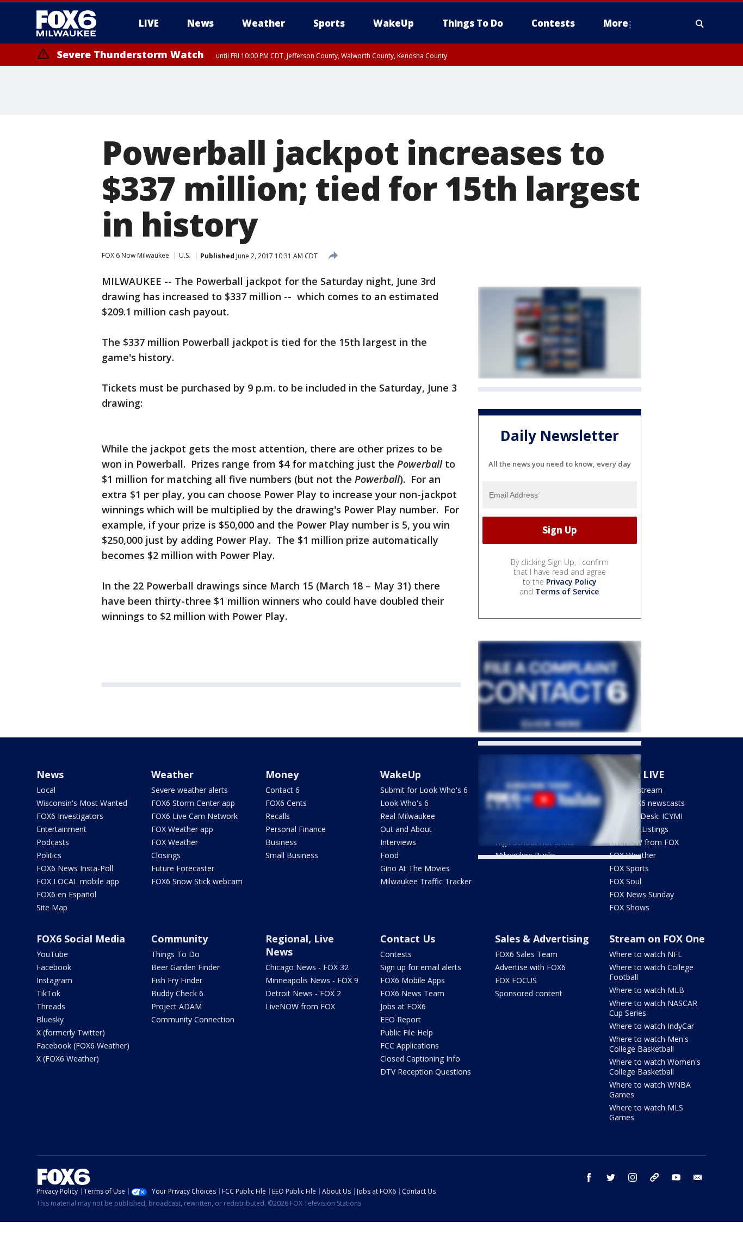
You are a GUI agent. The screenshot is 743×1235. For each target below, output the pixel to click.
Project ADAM (176, 1006)
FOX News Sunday (641, 894)
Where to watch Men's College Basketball (649, 1044)
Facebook (53, 967)
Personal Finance (295, 829)
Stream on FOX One (657, 938)
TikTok (48, 993)
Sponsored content (528, 993)
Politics (48, 855)
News (50, 774)
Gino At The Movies (415, 868)
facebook (589, 1177)
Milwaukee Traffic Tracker (426, 881)
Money (282, 774)
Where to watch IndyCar (651, 1026)
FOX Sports (629, 868)
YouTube (52, 954)
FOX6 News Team (412, 993)
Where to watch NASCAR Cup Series (653, 1008)
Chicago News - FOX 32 (307, 967)
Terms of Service (567, 591)
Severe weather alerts (189, 790)
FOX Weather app (182, 829)
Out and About (406, 829)
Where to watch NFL (645, 954)
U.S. (184, 255)
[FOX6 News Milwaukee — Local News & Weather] (72, 23)
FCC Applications (409, 1045)
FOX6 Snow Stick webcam (197, 881)
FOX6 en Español (66, 894)
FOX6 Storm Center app (193, 803)
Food (389, 855)
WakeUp (400, 774)
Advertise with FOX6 (530, 967)
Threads (50, 1006)
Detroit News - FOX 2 (303, 993)
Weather (172, 774)
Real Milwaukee (407, 816)
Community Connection (192, 1019)
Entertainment (61, 829)
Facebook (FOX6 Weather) (82, 1045)
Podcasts (52, 842)
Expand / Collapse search (700, 23)
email (698, 1177)
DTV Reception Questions (425, 1071)
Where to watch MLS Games (646, 1112)
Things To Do (175, 954)
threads (654, 1177)
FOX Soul (625, 881)
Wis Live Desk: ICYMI (646, 816)
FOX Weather (174, 842)
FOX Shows (629, 907)
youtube (676, 1177)
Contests (396, 954)
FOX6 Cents (286, 803)
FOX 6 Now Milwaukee (135, 255)
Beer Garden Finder (185, 967)
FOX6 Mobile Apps (412, 980)
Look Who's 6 (404, 803)
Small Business (291, 855)
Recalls (277, 816)
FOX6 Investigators (69, 816)
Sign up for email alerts (420, 967)
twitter (611, 1177)
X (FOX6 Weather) (67, 1058)
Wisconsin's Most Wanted (81, 803)
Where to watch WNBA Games (650, 1089)
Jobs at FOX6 (403, 1006)
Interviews (398, 842)
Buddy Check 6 (177, 993)
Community (179, 938)
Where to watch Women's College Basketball (655, 1067)
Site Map (51, 907)
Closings (166, 855)
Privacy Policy (571, 581)
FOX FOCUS (516, 980)
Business (281, 842)
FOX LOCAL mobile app (77, 881)
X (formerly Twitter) (70, 1032)
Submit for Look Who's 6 (424, 790)
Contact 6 (282, 790)
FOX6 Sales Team (526, 954)
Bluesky (50, 1019)
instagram (632, 1177)
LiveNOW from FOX (644, 842)
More (615, 23)
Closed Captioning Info (420, 1058)
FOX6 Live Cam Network (194, 816)
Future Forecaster (182, 868)
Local (45, 790)
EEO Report (400, 1019)
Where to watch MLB (646, 990)
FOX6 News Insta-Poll (74, 868)
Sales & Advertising (542, 938)
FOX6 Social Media (80, 938)
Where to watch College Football (651, 972)
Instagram (54, 980)
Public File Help (406, 1032)
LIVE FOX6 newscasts (647, 803)
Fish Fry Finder (176, 980)
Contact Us (407, 938)
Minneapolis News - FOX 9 (311, 980)
